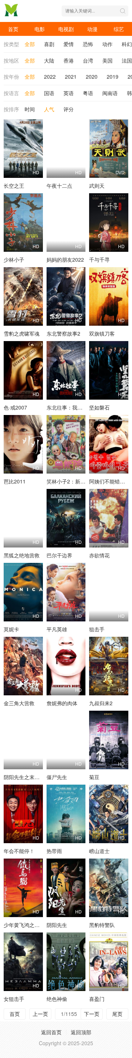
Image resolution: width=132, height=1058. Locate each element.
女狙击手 (14, 998)
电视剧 (66, 29)
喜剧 (49, 44)
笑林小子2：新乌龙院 (71, 481)
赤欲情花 (99, 555)
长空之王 (14, 185)
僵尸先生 (57, 777)
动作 (107, 44)
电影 (39, 29)
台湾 (88, 60)
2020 (92, 76)
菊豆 (94, 777)
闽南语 (110, 93)
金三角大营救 (19, 703)
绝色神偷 (57, 998)
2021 (71, 76)
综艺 (119, 29)
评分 (68, 109)
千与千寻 (99, 259)
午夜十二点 (59, 185)
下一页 (91, 1013)
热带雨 (54, 851)
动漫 (92, 29)
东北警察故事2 (63, 333)
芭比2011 (15, 481)
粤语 (88, 93)
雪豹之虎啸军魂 (22, 333)
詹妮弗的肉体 (62, 703)
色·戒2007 (15, 407)
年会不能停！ (19, 851)
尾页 (117, 1013)
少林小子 (14, 259)
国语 (49, 93)
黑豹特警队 (102, 924)
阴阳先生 (57, 924)
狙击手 (96, 629)
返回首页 (51, 1032)
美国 (107, 60)
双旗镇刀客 (102, 333)
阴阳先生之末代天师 (27, 777)
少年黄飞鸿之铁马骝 (27, 924)
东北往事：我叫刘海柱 (72, 407)
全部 (30, 44)
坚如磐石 (99, 407)
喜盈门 (96, 998)
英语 (68, 93)
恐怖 (88, 44)
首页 (13, 29)
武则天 (96, 185)
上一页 (40, 1013)
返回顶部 (81, 1032)
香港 (68, 60)
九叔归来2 (101, 703)
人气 (49, 109)
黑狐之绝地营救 (22, 555)
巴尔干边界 (59, 555)
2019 (112, 76)
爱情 (68, 44)
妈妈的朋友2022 (65, 259)
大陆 (49, 60)
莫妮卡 (11, 629)
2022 (50, 76)
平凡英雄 (57, 629)
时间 (30, 109)
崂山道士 (99, 851)
